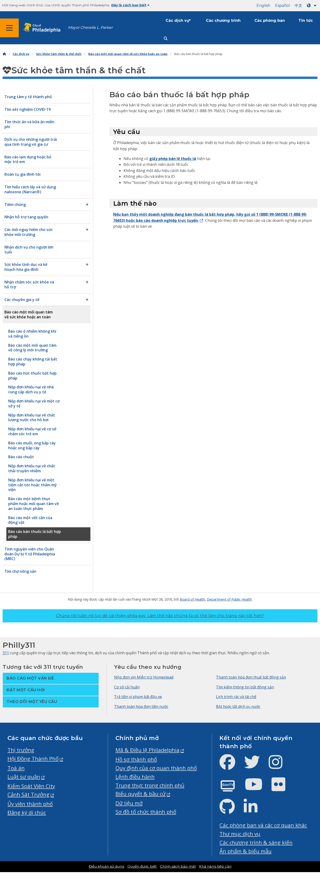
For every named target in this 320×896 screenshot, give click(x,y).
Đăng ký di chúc (26, 812)
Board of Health (192, 599)
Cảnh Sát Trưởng (28, 794)
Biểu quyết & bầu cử (140, 793)
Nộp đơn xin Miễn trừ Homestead (143, 677)
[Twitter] (255, 766)
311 (6, 652)
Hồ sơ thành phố (136, 759)
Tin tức (305, 20)
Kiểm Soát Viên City (31, 786)
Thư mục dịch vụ (240, 833)
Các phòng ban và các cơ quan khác (263, 825)
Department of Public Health (229, 599)
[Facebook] (231, 766)
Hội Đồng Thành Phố (33, 758)
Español (282, 5)
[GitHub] (231, 810)
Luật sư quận (23, 776)
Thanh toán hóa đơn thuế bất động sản (251, 677)
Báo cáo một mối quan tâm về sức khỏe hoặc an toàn (127, 54)
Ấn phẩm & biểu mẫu (246, 851)
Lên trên (305, 848)
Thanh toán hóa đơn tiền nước (141, 706)
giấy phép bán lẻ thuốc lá (172, 158)
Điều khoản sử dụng (106, 866)
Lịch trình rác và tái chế (236, 696)
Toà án (16, 768)
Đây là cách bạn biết (128, 5)
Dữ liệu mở (129, 803)
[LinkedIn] (254, 810)
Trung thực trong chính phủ (149, 785)
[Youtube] (257, 788)
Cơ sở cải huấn (127, 687)
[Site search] (165, 38)
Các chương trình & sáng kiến (256, 842)
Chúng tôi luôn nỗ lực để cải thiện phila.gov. (160, 615)
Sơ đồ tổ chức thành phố (145, 811)
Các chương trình (223, 20)
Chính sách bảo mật (178, 866)
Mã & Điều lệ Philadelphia (147, 750)
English (263, 5)
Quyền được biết (142, 866)
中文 (298, 5)
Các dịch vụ (177, 20)
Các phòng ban (269, 20)
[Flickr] (282, 788)
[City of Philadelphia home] (43, 28)
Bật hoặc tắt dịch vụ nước (238, 706)
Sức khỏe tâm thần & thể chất (59, 54)
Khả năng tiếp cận (215, 866)
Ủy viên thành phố (30, 803)
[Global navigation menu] (9, 28)
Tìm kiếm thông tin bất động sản (245, 687)
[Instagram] (279, 766)
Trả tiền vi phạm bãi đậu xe (138, 696)
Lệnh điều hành (135, 776)
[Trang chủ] (4, 54)
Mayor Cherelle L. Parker (90, 27)
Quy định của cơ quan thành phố (156, 768)
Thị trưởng (20, 750)
